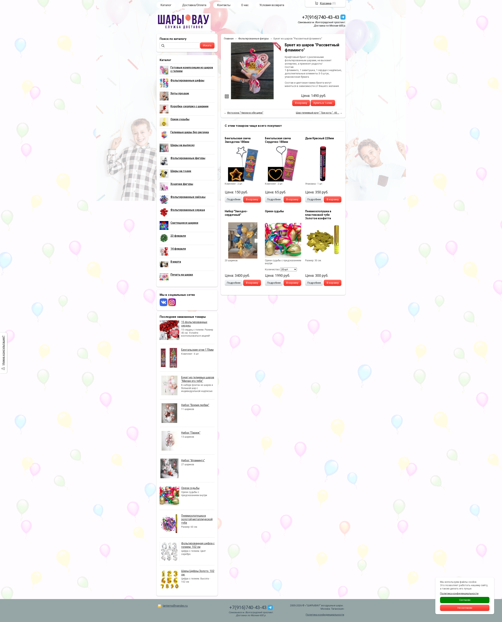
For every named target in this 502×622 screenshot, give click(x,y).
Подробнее (233, 199)
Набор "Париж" (190, 432)
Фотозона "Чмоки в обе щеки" (245, 112)
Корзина (325, 3)
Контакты (223, 5)
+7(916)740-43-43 (320, 17)
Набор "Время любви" (195, 405)
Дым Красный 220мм (319, 138)
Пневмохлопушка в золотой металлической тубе (197, 519)
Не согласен (464, 607)
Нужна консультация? (3, 350)
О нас (245, 5)
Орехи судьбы (190, 488)
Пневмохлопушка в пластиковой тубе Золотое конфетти (318, 215)
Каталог (165, 5)
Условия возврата (271, 5)
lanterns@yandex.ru (175, 605)
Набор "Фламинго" (193, 460)
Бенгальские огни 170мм (197, 349)
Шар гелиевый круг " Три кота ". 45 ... (317, 112)
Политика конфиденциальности (325, 614)
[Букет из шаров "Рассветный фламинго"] (252, 70)
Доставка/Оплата (194, 5)
